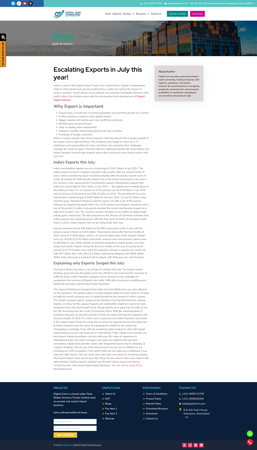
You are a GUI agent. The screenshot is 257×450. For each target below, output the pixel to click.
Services (127, 13)
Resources (141, 13)
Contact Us (156, 13)
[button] (177, 14)
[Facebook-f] (184, 445)
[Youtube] (25, 3)
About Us (117, 13)
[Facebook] (13, 3)
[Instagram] (190, 445)
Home (108, 13)
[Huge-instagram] (19, 3)
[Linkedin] (30, 3)
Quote (3, 50)
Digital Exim (67, 445)
